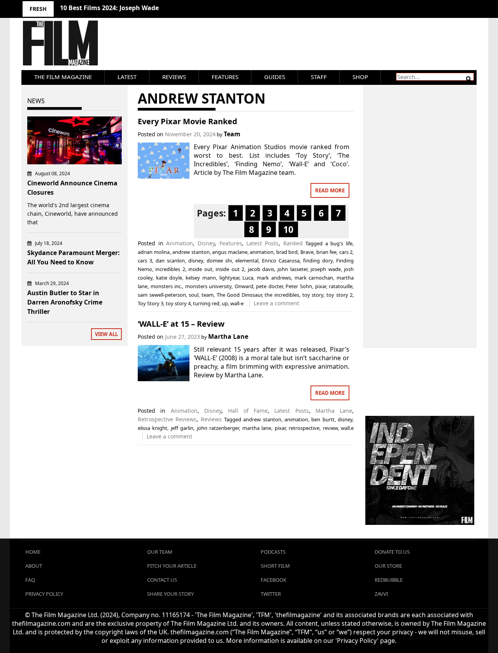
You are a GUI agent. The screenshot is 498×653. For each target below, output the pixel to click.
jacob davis (261, 269)
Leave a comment (276, 303)
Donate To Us (392, 551)
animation (262, 251)
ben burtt (322, 419)
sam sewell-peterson (162, 294)
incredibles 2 (170, 269)
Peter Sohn (299, 286)
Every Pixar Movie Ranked (187, 121)
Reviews (174, 77)
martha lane (256, 427)
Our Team (159, 551)
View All (106, 334)
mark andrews (274, 277)
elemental (246, 260)
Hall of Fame (248, 410)
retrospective (304, 427)
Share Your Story (170, 593)
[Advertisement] (420, 208)
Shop (360, 77)
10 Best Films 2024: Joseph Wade (109, 8)
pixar (320, 286)
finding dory (318, 260)
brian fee (326, 251)
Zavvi (381, 593)
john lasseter (292, 269)
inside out (200, 269)
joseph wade (325, 269)
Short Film (275, 565)
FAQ (30, 579)
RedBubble (389, 579)
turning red (206, 303)
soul (193, 294)
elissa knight (152, 427)
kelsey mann (201, 277)
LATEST (127, 77)
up (225, 303)
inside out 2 (230, 269)
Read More (330, 190)
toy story (313, 294)
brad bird (287, 251)
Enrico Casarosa (281, 260)
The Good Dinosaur (239, 294)
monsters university (208, 286)
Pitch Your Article (171, 565)
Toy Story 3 (150, 303)
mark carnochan (314, 277)
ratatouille (340, 286)
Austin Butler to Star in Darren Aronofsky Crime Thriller (64, 302)
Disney (206, 243)
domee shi (219, 260)
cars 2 (346, 251)
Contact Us (162, 579)
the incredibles (282, 294)
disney (195, 260)
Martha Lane (228, 336)
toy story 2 (339, 294)
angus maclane (229, 251)
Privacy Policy (44, 593)
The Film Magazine (63, 77)
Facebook (273, 579)
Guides (274, 77)
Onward (244, 286)
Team (232, 134)
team (208, 294)
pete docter (269, 286)
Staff (319, 77)
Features (225, 77)
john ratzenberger (218, 427)
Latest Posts (262, 243)
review (330, 427)
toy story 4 (178, 303)
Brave (307, 251)
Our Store (388, 565)
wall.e (347, 427)
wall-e (237, 303)
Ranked (293, 243)
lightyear (229, 277)
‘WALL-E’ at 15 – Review (181, 324)
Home (32, 551)
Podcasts (273, 551)
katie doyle (169, 277)
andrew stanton (191, 251)
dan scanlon (170, 260)
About (33, 565)
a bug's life (338, 243)
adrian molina (154, 251)
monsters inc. (166, 286)
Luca (247, 277)
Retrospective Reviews (167, 419)
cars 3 (145, 260)
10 (288, 229)
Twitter (271, 593)
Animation (179, 243)
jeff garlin (182, 427)
